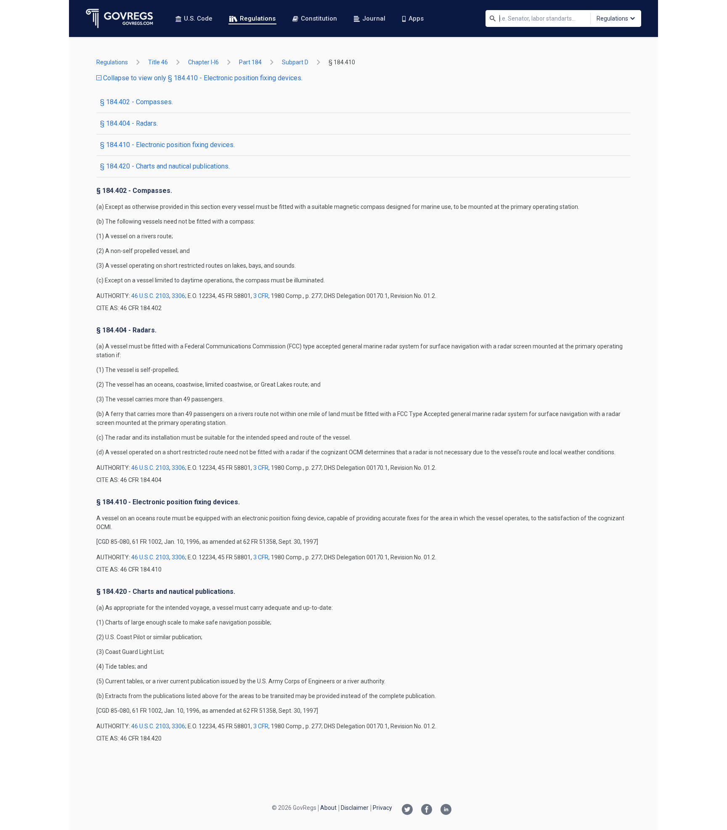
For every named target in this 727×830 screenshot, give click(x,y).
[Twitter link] (407, 810)
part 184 (250, 62)
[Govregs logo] (120, 18)
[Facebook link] (426, 810)
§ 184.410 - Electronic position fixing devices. (167, 145)
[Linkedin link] (445, 810)
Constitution (319, 18)
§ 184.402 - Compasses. (136, 102)
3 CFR (260, 295)
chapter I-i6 (203, 62)
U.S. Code (198, 18)
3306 (178, 295)
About (328, 807)
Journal (373, 18)
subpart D (295, 62)
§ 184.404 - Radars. (129, 123)
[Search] (493, 18)
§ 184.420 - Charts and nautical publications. (165, 166)
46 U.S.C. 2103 (150, 295)
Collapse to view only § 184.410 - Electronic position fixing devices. (201, 78)
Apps (416, 18)
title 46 (158, 62)
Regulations (258, 18)
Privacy (382, 807)
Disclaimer (355, 807)
